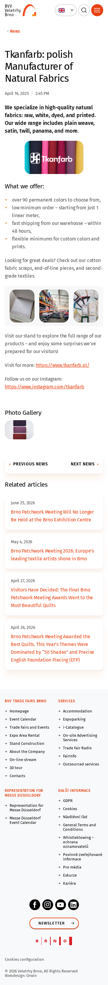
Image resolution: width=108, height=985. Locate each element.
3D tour (16, 767)
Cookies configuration (24, 959)
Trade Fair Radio (77, 748)
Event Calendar (23, 719)
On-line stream (23, 759)
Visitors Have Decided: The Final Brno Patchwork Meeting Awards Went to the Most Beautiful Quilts (52, 597)
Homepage (19, 711)
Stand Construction (27, 743)
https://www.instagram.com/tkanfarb (44, 387)
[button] (66, 10)
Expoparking (74, 719)
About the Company (27, 751)
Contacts (17, 776)
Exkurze (70, 875)
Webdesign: (15, 975)
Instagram (47, 904)
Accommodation (77, 711)
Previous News (30, 464)
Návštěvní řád (75, 817)
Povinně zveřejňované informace (82, 856)
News (15, 31)
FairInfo (69, 756)
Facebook (34, 904)
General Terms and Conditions (79, 827)
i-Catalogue (73, 727)
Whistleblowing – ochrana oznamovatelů (78, 842)
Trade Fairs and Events (29, 727)
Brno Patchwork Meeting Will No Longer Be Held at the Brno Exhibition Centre (52, 516)
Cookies (70, 809)
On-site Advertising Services (80, 737)
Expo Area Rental (25, 735)
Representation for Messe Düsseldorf (27, 807)
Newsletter (51, 923)
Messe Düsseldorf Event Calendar (25, 820)
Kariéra (69, 883)
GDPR (68, 800)
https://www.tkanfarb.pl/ (62, 365)
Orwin (31, 975)
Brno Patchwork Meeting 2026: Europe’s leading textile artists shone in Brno (52, 555)
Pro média (72, 867)
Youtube (60, 904)
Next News (83, 464)
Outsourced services (81, 764)
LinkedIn (73, 904)
